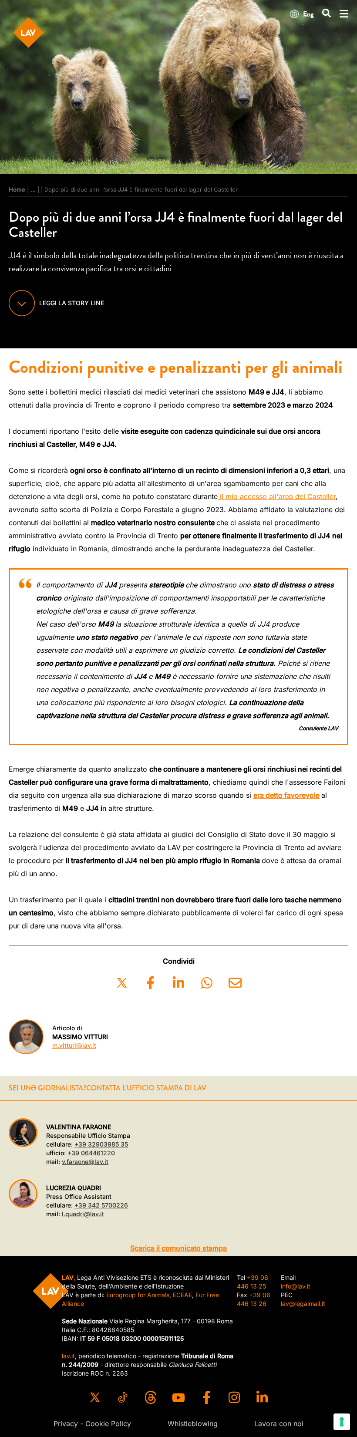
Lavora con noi (278, 1423)
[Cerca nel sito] (326, 14)
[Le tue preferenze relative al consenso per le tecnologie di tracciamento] (341, 1421)
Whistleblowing (193, 1423)
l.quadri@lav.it (83, 1214)
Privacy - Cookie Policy (92, 1423)
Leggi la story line (71, 303)
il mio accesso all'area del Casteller (277, 496)
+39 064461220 (91, 1153)
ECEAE (182, 1295)
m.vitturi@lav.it (74, 1045)
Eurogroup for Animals (137, 1295)
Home (17, 189)
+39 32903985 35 (101, 1144)
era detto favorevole (286, 795)
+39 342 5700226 (101, 1205)
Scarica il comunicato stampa (178, 1248)
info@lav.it (295, 1286)
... (33, 189)
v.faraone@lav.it (85, 1161)
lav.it (68, 1355)
